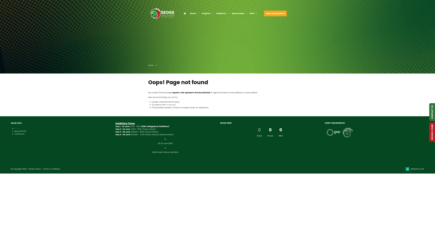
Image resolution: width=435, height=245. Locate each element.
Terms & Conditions (51, 169)
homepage (171, 104)
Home (150, 65)
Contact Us (19, 134)
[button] (253, 13)
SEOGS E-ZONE (432, 132)
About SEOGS (20, 131)
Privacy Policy (35, 169)
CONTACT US (432, 112)
